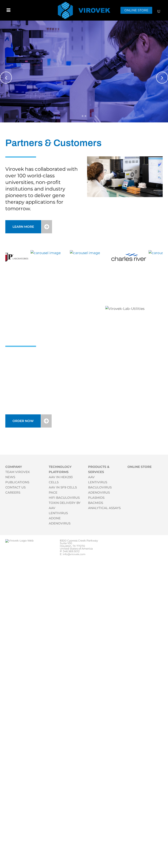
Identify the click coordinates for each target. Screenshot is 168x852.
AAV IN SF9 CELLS (63, 487)
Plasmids (96, 498)
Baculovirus (100, 487)
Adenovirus (99, 492)
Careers (12, 492)
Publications (17, 482)
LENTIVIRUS (58, 513)
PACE (53, 492)
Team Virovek (17, 472)
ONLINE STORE (136, 10)
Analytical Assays (104, 508)
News (10, 477)
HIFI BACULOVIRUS (64, 498)
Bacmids (95, 503)
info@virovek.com (74, 554)
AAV (91, 477)
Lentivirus (97, 482)
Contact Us (15, 487)
